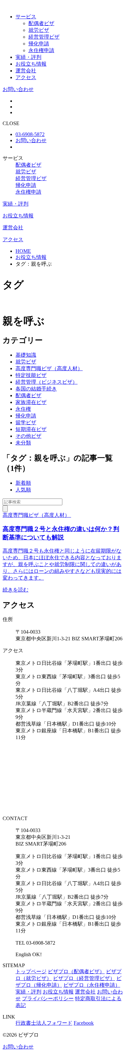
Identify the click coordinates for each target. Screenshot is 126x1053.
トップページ (31, 971)
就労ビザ (38, 30)
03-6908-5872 (30, 134)
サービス (26, 16)
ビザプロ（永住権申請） (91, 985)
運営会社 (26, 70)
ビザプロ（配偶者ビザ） (76, 971)
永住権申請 (41, 50)
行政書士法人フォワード (44, 1023)
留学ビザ (26, 422)
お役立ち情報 (31, 64)
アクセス (26, 77)
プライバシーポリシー (48, 998)
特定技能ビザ (31, 375)
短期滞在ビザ (31, 429)
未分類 (23, 442)
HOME (23, 251)
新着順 (23, 483)
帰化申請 (38, 43)
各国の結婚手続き (36, 388)
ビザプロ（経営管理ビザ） (84, 978)
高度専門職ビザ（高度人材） (49, 368)
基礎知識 (26, 355)
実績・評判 (28, 57)
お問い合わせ (18, 89)
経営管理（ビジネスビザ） (47, 382)
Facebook (84, 1023)
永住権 (23, 409)
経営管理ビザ (43, 37)
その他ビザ (28, 436)
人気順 (23, 489)
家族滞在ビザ (31, 402)
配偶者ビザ (41, 23)
